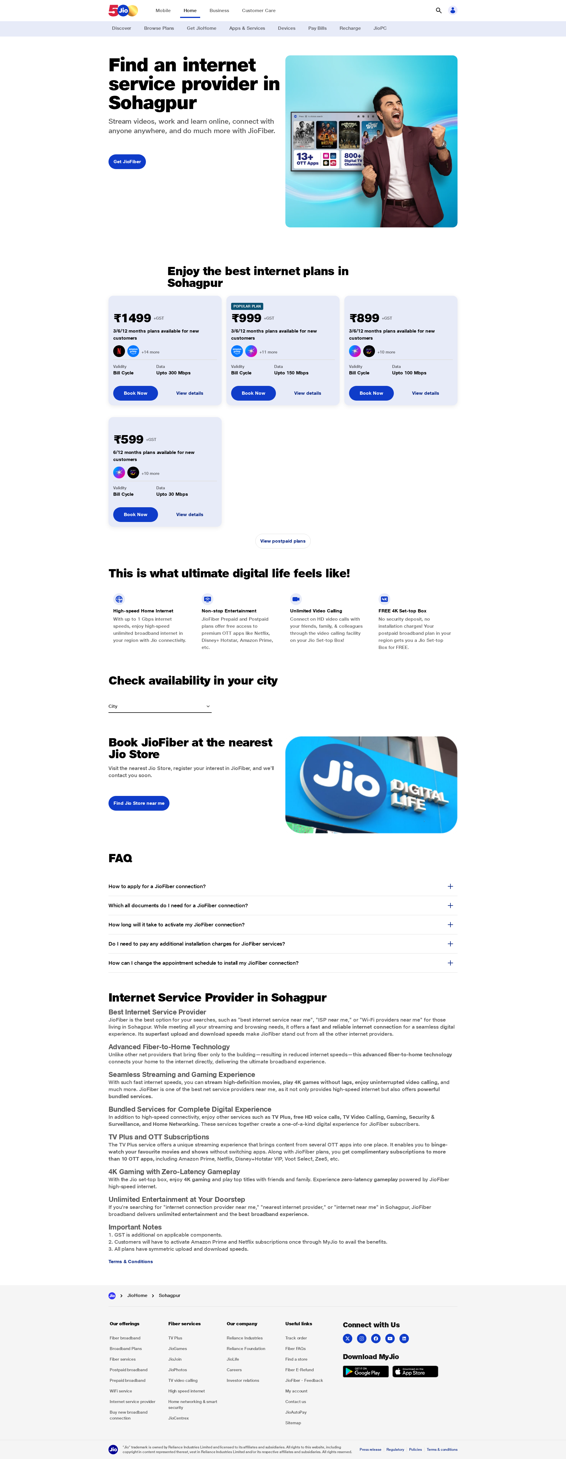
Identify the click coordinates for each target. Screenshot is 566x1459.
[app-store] (415, 1372)
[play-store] (366, 1372)
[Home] (112, 1295)
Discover (121, 28)
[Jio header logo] (123, 10)
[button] (439, 11)
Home (190, 10)
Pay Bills (317, 28)
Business (219, 10)
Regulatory (395, 1450)
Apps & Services (247, 28)
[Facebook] (376, 1338)
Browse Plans (159, 28)
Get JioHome (201, 28)
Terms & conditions (442, 1450)
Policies (415, 1450)
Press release (370, 1450)
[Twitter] (347, 1338)
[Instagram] (361, 1338)
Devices (286, 28)
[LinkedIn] (404, 1338)
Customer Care (259, 10)
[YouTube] (390, 1338)
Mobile (163, 10)
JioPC (380, 28)
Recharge (350, 28)
